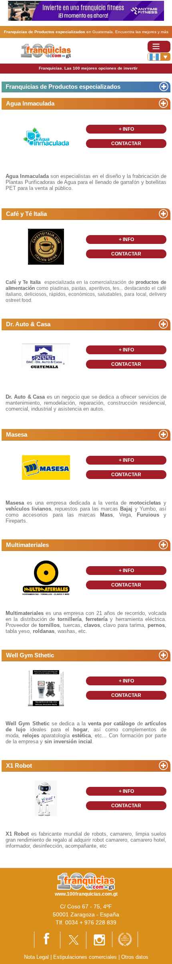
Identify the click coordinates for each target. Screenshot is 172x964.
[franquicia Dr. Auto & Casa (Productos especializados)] (46, 356)
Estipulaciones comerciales (85, 957)
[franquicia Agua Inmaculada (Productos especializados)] (46, 136)
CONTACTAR (126, 143)
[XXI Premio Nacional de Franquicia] (125, 939)
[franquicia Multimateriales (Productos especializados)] (46, 577)
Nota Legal (36, 957)
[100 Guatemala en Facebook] (47, 939)
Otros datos (134, 957)
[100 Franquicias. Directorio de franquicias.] (51, 50)
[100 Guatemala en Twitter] (73, 939)
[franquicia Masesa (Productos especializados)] (46, 467)
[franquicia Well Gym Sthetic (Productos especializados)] (46, 688)
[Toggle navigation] (159, 46)
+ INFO (126, 129)
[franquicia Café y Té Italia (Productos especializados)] (46, 246)
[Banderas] (159, 57)
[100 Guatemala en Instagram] (99, 940)
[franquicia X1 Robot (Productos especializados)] (46, 798)
